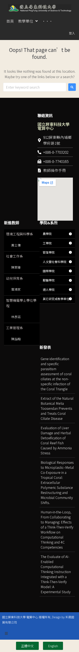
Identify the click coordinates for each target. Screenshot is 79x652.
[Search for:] (34, 87)
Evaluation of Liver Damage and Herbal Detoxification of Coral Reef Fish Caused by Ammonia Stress (56, 440)
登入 (72, 33)
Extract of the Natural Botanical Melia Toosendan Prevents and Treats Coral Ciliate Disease (57, 408)
